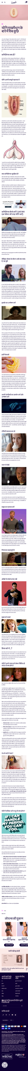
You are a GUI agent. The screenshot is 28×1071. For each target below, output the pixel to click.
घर (2, 981)
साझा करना (3, 913)
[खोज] (4, 2)
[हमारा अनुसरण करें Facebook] (9, 1014)
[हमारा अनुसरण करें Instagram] (6, 1014)
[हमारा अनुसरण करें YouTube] (12, 1014)
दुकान (3, 983)
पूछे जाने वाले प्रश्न (18, 981)
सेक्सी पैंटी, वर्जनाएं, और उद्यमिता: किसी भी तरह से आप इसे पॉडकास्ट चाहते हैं (13, 969)
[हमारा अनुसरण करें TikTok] (3, 1014)
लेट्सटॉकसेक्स (16, 903)
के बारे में (3, 986)
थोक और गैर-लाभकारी (19, 988)
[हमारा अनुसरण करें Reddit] (15, 1014)
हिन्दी (11, 1020)
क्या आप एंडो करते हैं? (11, 888)
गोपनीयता (17, 996)
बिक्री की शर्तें (17, 993)
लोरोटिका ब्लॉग (4, 988)
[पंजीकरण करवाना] (21, 1005)
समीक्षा (3, 993)
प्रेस (2, 991)
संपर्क (16, 983)
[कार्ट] (25, 2)
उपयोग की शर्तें (17, 991)
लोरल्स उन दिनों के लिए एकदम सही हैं (15, 708)
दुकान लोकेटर (17, 986)
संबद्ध (2, 996)
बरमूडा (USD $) (5, 1020)
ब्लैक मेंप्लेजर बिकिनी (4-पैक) (9, 939)
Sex (2, 24)
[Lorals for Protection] (14, 204)
